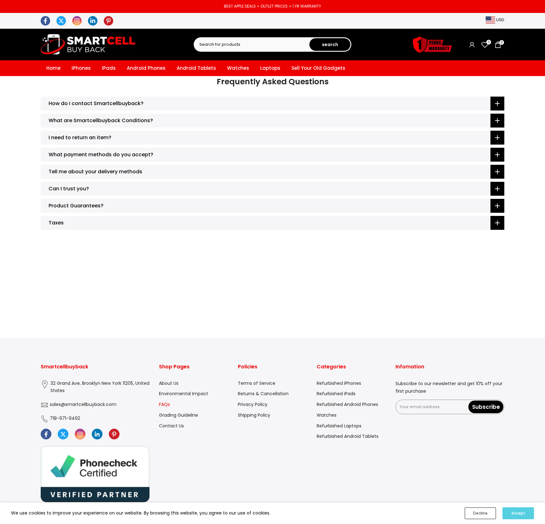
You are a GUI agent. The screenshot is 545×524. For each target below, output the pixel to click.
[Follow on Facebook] (46, 434)
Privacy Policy (252, 405)
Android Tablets (196, 68)
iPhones (81, 68)
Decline (480, 513)
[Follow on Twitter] (63, 434)
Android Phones (146, 68)
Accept (518, 513)
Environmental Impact (183, 394)
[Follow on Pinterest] (114, 434)
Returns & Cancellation (263, 394)
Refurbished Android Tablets (347, 436)
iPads (109, 68)
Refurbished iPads (336, 394)
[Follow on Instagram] (80, 434)
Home (53, 68)
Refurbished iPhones (339, 383)
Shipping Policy (254, 415)
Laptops (270, 68)
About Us (169, 383)
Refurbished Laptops (339, 426)
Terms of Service (256, 383)
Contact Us (171, 426)
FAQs (164, 405)
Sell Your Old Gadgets (318, 68)
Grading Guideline (178, 415)
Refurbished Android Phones (347, 405)
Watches (238, 68)
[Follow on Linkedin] (97, 434)
